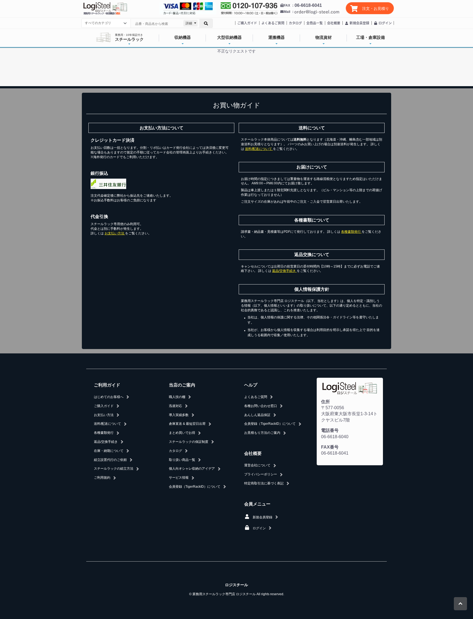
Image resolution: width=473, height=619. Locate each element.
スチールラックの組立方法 (113, 468)
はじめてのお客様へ (108, 397)
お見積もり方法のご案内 (262, 433)
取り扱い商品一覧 (182, 460)
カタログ (295, 23)
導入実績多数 (179, 415)
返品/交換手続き (284, 271)
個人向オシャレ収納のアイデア (192, 468)
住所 (325, 401)
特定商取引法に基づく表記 (264, 483)
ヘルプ (250, 385)
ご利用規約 (102, 477)
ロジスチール (236, 585)
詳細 (189, 23)
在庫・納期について (108, 451)
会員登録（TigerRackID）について (194, 487)
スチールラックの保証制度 (188, 442)
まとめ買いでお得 (182, 433)
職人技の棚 (177, 397)
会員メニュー (257, 504)
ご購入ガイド (247, 23)
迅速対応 (175, 406)
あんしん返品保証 (257, 415)
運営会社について (257, 465)
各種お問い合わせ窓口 (260, 406)
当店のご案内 (182, 385)
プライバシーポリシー (260, 474)
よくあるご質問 (272, 23)
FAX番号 (330, 447)
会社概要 (333, 23)
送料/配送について (259, 149)
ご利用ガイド (107, 385)
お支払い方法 (115, 233)
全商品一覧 (314, 23)
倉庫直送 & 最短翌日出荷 (187, 424)
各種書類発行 (351, 232)
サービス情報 (179, 477)
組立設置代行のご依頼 (110, 460)
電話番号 (330, 430)
